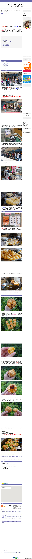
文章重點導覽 (3, 61)
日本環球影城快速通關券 (6, 45)
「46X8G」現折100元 (9, 41)
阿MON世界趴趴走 (25, 124)
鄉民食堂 (24, 123)
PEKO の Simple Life (16, 5)
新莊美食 (5, 550)
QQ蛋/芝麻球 (8, 463)
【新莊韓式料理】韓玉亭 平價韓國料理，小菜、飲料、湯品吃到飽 (11, 459)
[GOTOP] (18, 558)
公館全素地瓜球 (14, 314)
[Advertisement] (11, 20)
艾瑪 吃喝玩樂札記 (25, 122)
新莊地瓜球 (12, 552)
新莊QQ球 (15, 552)
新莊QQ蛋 (19, 552)
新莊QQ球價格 (5, 64)
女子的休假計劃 (25, 125)
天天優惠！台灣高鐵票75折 (6, 44)
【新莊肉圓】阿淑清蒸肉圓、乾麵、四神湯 (7, 454)
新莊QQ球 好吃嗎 (5, 65)
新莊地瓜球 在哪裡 (5, 63)
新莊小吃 (8, 552)
